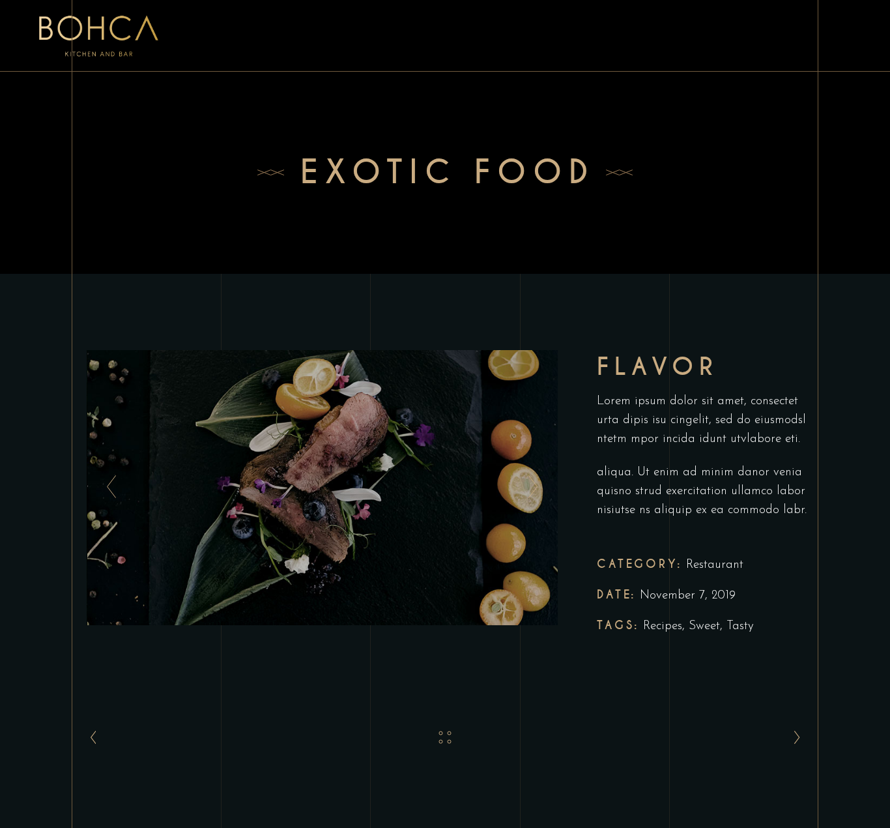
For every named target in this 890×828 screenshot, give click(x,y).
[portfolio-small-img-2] (322, 487)
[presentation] (108, 488)
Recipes (662, 626)
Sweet (704, 626)
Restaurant (714, 565)
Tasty (740, 626)
